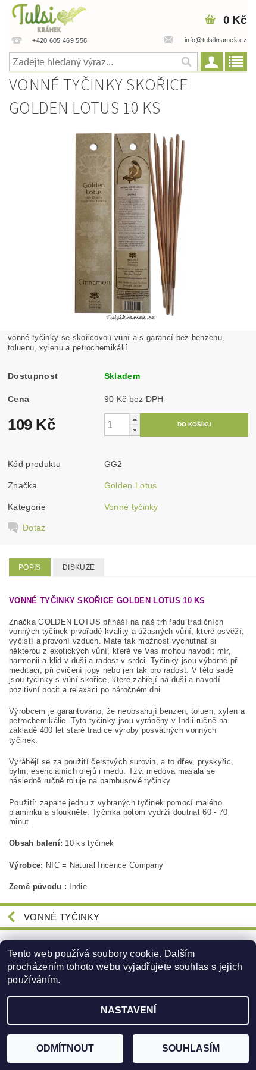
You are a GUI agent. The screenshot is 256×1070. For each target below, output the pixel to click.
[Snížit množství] (134, 429)
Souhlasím (191, 1048)
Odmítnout (65, 1048)
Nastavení (128, 1010)
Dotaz (34, 527)
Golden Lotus (130, 485)
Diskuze (79, 567)
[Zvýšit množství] (134, 419)
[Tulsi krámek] (60, 15)
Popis (29, 567)
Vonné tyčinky (131, 507)
